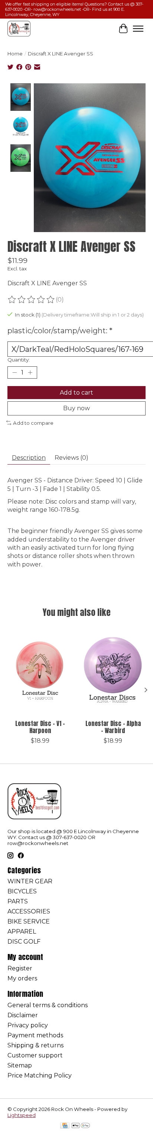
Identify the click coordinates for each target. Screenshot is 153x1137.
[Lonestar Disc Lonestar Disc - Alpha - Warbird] (113, 672)
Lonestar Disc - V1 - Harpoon (40, 727)
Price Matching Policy (39, 1075)
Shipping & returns (35, 1045)
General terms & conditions (47, 1005)
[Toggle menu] (138, 28)
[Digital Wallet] (81, 1126)
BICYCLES (22, 891)
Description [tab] (29, 457)
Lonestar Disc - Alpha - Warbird (113, 727)
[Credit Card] (64, 1126)
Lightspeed (21, 1115)
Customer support (35, 1055)
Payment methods (35, 1035)
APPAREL (21, 931)
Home (15, 54)
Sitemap (19, 1065)
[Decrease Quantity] (14, 373)
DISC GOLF (23, 941)
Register (19, 968)
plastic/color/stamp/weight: (60, 330)
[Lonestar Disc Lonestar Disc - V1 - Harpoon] (40, 672)
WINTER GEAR (29, 881)
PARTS (17, 901)
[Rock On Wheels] (18, 28)
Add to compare (33, 423)
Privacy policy (27, 1025)
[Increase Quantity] (30, 373)
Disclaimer (22, 1015)
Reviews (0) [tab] (71, 457)
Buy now (76, 408)
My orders (22, 978)
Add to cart (76, 392)
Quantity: (18, 360)
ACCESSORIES (28, 911)
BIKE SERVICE (28, 921)
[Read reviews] (31, 299)
